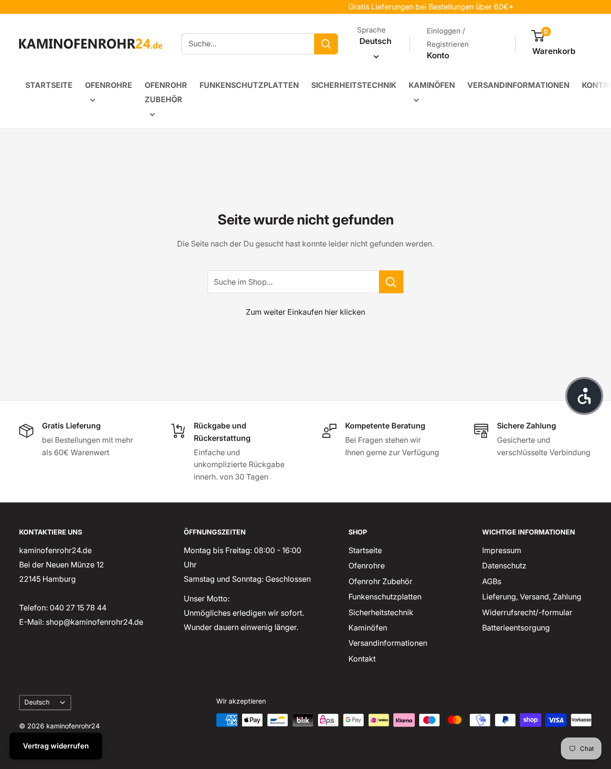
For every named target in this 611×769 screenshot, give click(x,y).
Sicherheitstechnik (353, 85)
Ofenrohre (108, 85)
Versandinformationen (518, 85)
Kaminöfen (432, 85)
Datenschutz (504, 565)
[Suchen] (326, 43)
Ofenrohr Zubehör (166, 92)
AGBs (491, 581)
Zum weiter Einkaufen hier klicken (305, 312)
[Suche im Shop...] (391, 281)
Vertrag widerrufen (56, 745)
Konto (438, 55)
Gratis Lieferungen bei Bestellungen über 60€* (423, 6)
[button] (584, 396)
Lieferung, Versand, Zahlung (531, 596)
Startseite (49, 85)
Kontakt (362, 658)
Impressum (501, 550)
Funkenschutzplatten (249, 85)
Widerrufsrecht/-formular (527, 612)
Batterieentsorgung (516, 627)
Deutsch (37, 702)
